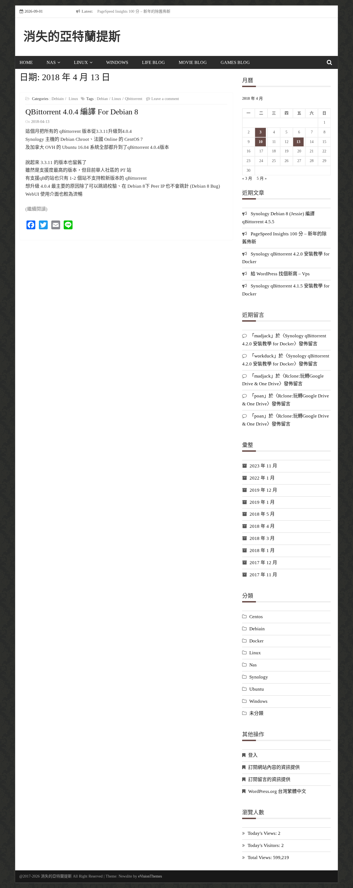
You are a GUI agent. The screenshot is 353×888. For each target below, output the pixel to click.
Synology (258, 677)
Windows (117, 62)
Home (26, 62)
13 (298, 142)
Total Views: (260, 857)
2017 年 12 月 (263, 562)
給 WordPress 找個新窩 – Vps (280, 273)
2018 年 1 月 (262, 550)
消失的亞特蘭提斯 (72, 37)
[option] (148, 11)
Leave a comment (165, 99)
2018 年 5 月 (262, 514)
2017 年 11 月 (263, 574)
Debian (102, 99)
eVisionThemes (150, 876)
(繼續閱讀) (36, 209)
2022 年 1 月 (262, 478)
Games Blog (235, 62)
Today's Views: (263, 833)
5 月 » (262, 178)
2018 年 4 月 (262, 526)
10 (261, 142)
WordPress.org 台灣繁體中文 (277, 791)
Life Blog (153, 62)
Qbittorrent (133, 99)
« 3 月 (247, 178)
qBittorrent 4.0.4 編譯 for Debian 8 (81, 111)
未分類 (256, 713)
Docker (256, 641)
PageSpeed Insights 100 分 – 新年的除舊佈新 (133, 11)
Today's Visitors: (264, 845)
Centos (256, 616)
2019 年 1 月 (262, 502)
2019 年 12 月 (263, 490)
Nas (51, 62)
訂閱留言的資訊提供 (269, 779)
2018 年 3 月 (262, 538)
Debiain (58, 99)
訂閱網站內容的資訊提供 (274, 767)
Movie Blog (193, 62)
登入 (253, 755)
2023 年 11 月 (263, 466)
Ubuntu (256, 689)
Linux (81, 62)
